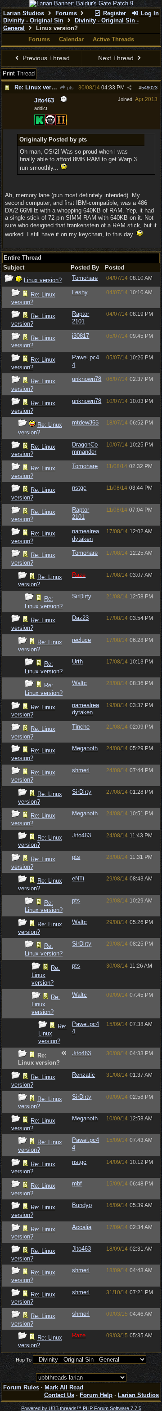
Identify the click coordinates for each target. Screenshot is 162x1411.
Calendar (71, 39)
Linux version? (43, 280)
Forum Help (96, 1395)
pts (70, 87)
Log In (149, 13)
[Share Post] (129, 87)
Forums (66, 13)
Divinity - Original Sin (33, 20)
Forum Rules (21, 1387)
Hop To (24, 1359)
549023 (149, 87)
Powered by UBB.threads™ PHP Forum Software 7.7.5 (81, 1408)
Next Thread (116, 58)
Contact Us (59, 1395)
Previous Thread (45, 58)
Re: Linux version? (40, 87)
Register (113, 13)
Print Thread (19, 73)
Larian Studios (23, 13)
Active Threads (113, 39)
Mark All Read (64, 1387)
